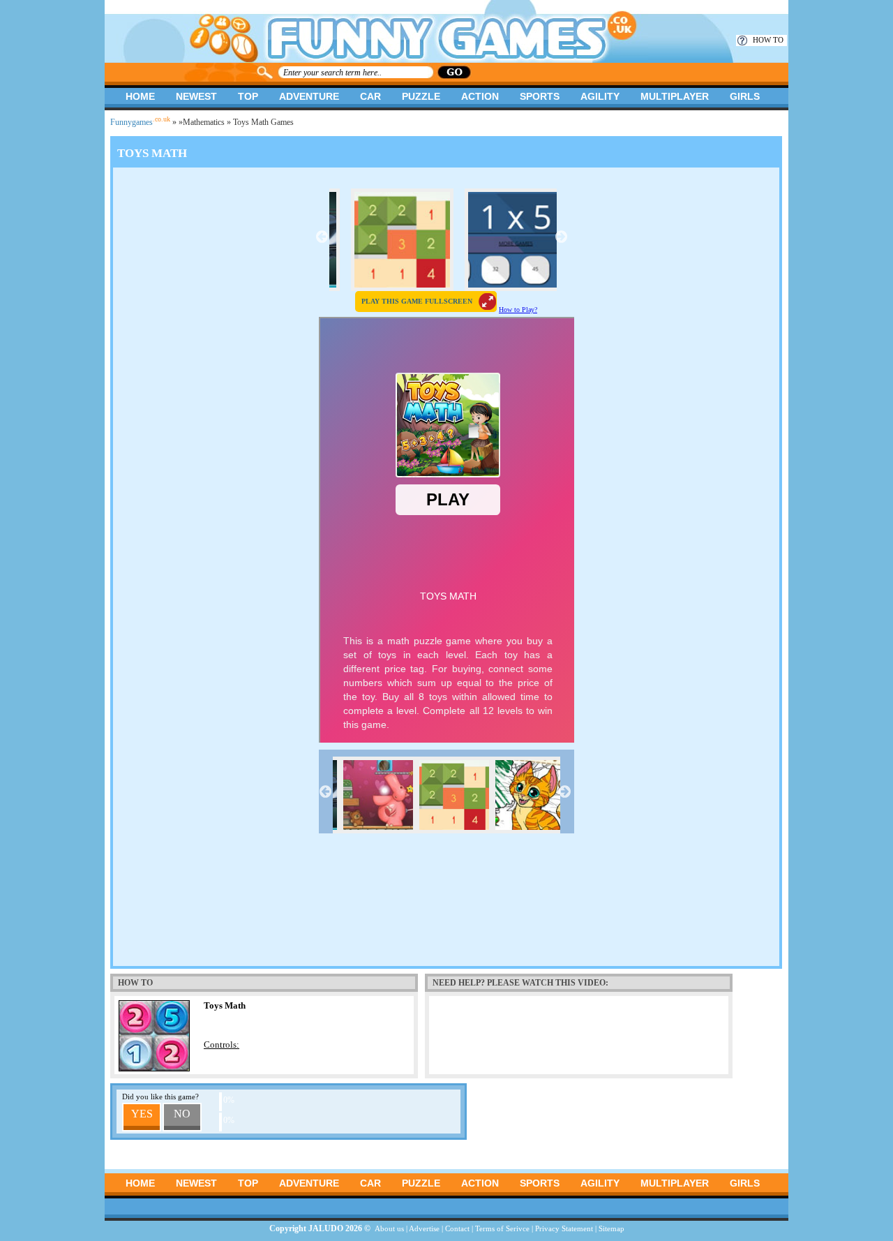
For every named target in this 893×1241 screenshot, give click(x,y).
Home (140, 96)
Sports (540, 96)
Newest (196, 96)
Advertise (424, 1228)
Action (480, 96)
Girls (745, 96)
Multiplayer (674, 96)
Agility (600, 96)
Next (562, 237)
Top (248, 96)
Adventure (309, 96)
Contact (457, 1228)
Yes (142, 1114)
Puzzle (421, 96)
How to (768, 40)
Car (370, 96)
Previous (322, 237)
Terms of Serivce (502, 1228)
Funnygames (140, 122)
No (182, 1114)
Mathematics (204, 122)
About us (389, 1228)
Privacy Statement (564, 1228)
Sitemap (611, 1228)
